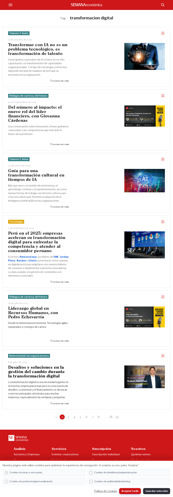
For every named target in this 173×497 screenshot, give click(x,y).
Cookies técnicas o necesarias (26, 472)
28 (111, 417)
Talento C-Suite (18, 33)
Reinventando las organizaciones (29, 356)
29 (117, 417)
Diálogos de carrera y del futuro (28, 96)
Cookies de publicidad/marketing (112, 481)
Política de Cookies (105, 491)
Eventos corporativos (65, 454)
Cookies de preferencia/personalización (31, 481)
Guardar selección (156, 491)
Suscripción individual (106, 454)
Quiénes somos (140, 454)
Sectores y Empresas (27, 454)
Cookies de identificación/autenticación (115, 472)
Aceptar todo (130, 491)
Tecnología (16, 222)
